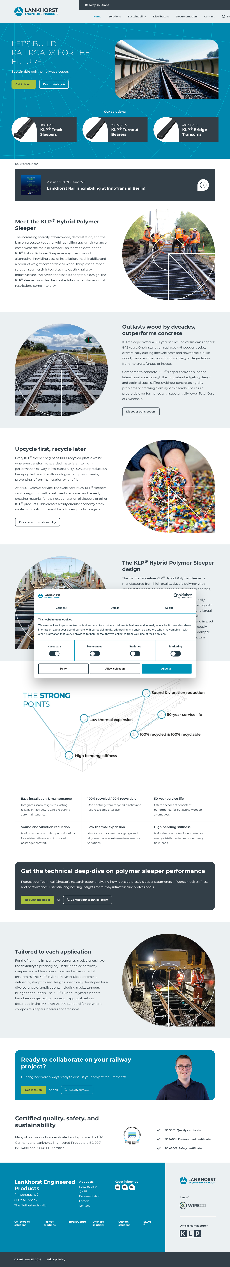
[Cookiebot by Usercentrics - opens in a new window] (176, 596)
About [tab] (169, 607)
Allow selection (115, 668)
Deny (63, 668)
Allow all (166, 668)
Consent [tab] (61, 607)
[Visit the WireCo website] (193, 1205)
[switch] (95, 653)
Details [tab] (115, 607)
